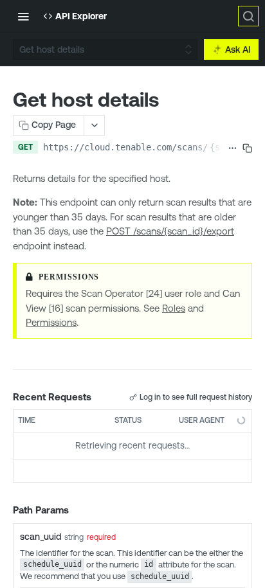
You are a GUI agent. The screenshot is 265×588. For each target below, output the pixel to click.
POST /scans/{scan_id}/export (170, 231)
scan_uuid (40, 536)
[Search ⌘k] (248, 16)
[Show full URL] (232, 148)
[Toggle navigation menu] (23, 16)
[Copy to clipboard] (247, 148)
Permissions (51, 322)
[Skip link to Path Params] (4, 510)
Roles (173, 308)
